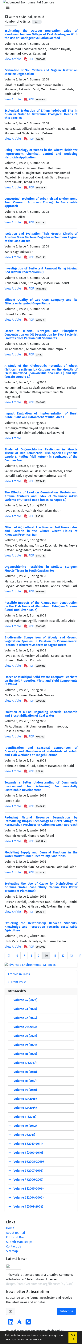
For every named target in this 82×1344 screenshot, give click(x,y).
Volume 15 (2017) (25, 1081)
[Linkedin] (10, 1323)
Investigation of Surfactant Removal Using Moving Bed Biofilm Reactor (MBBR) (41, 270)
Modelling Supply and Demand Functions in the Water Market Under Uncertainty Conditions (41, 854)
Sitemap (12, 1251)
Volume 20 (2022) (25, 1036)
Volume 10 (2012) (25, 1125)
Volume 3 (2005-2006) (28, 1188)
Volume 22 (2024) (25, 1018)
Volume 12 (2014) (25, 1108)
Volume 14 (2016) (25, 1090)
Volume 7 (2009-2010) (28, 1152)
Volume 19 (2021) (25, 1045)
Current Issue (17, 982)
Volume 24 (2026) (25, 1000)
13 (71, 955)
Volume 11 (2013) (25, 1117)
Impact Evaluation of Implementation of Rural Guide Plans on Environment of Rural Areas (41, 415)
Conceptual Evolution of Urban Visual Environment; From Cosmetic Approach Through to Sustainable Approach (41, 202)
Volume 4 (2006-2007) (28, 1179)
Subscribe (66, 1311)
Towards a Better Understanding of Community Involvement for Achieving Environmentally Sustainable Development (41, 786)
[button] (44, 1340)
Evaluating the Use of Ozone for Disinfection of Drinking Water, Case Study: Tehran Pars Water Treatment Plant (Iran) (41, 887)
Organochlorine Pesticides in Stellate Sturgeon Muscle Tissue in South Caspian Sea (41, 568)
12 (63, 955)
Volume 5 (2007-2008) (28, 1170)
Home (10, 1228)
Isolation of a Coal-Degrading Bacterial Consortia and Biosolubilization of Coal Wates (41, 713)
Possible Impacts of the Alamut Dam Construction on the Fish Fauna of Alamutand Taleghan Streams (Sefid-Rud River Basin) (41, 606)
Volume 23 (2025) (25, 1009)
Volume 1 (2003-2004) (28, 1206)
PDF (36, 59)
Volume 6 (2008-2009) (29, 1161)
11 (54, 955)
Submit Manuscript (19, 1242)
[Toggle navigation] (40, 7)
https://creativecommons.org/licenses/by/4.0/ (39, 1284)
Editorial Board (16, 1237)
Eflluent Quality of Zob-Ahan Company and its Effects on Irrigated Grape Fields (41, 301)
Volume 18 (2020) (25, 1054)
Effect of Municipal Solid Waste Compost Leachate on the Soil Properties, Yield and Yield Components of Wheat (41, 680)
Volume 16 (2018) (25, 1072)
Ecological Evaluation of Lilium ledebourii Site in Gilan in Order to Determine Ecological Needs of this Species (41, 114)
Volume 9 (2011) (24, 1134)
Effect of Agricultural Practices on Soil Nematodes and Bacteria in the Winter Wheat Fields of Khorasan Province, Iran (41, 531)
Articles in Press (19, 974)
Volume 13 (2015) (25, 1099)
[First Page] (9, 955)
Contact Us (13, 1246)
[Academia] (19, 1323)
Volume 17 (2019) (25, 1063)
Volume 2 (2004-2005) (28, 1197)
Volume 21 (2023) (25, 1027)
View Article (13, 59)
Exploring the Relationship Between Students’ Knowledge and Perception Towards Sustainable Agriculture (41, 926)
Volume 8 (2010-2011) (28, 1143)
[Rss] (28, 1323)
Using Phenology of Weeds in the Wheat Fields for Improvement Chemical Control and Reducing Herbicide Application (41, 153)
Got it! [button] (73, 1337)
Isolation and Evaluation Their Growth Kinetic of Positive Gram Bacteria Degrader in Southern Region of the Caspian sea (41, 237)
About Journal (15, 1233)
